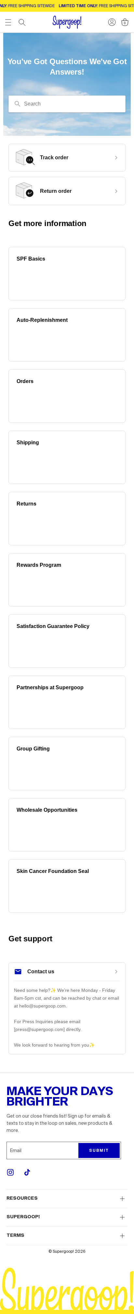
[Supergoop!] (67, 22)
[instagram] (10, 1172)
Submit (99, 1150)
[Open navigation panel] (8, 22)
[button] (67, 1199)
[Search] (22, 22)
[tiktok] (27, 1172)
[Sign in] (112, 22)
